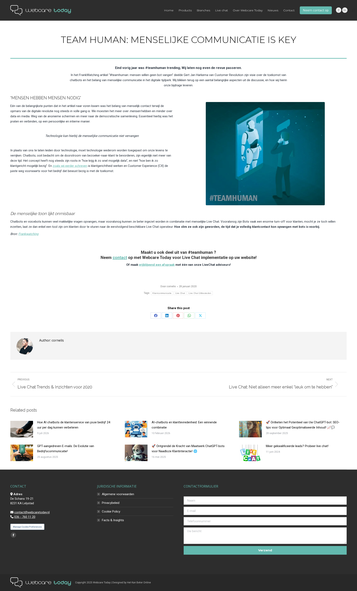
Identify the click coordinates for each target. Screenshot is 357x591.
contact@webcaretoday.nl (32, 512)
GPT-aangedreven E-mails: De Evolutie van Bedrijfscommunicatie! (65, 448)
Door (168, 286)
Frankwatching (28, 234)
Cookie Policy (111, 511)
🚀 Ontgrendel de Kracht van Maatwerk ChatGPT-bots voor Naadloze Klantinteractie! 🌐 (188, 448)
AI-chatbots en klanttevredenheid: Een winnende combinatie (184, 424)
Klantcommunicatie (161, 293)
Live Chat (180, 293)
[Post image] (21, 429)
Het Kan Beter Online (139, 582)
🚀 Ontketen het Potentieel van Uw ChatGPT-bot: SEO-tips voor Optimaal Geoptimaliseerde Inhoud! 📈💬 (303, 424)
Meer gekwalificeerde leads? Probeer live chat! (297, 446)
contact (120, 257)
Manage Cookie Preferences (27, 527)
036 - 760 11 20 (24, 517)
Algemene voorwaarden (118, 494)
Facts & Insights (113, 520)
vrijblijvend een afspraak (157, 265)
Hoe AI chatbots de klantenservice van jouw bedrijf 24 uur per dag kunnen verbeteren (73, 424)
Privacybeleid (110, 503)
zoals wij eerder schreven (70, 166)
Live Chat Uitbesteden (200, 293)
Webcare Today (102, 582)
